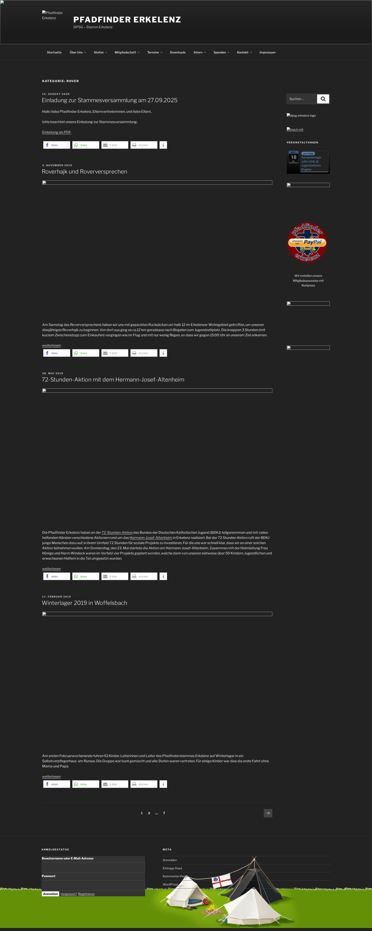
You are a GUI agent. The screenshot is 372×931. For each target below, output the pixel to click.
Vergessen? (69, 894)
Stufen (99, 52)
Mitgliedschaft (125, 52)
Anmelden (170, 860)
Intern (198, 52)
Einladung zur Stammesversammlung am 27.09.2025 (110, 100)
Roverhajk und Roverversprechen (84, 171)
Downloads (178, 52)
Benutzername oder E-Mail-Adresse (67, 858)
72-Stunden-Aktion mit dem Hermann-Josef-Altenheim (113, 379)
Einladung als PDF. (56, 132)
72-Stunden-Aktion (117, 532)
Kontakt (242, 52)
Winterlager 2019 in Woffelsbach (84, 602)
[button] (56, 145)
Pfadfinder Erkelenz (127, 19)
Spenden (220, 52)
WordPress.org (173, 884)
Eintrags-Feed (172, 868)
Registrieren (86, 894)
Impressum (268, 52)
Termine (153, 52)
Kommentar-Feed (175, 876)
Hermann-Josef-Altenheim (151, 538)
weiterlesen (51, 345)
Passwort (48, 876)
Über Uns (76, 52)
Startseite (54, 52)
